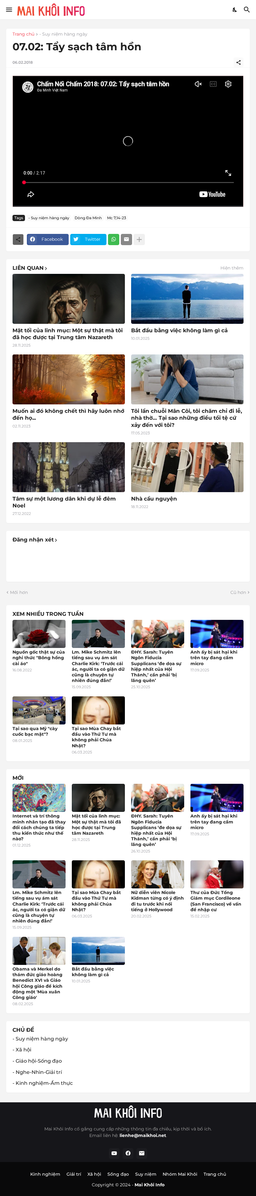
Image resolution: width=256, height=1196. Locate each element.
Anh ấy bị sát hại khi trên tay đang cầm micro (213, 657)
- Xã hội (21, 1050)
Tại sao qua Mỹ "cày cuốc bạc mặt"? (34, 731)
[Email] (126, 239)
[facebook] (128, 1153)
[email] (141, 1153)
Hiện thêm (232, 268)
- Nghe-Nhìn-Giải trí (37, 1072)
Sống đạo (118, 1174)
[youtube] (114, 1153)
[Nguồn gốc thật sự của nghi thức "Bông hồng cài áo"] (39, 634)
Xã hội (94, 1174)
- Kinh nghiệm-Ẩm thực (42, 1083)
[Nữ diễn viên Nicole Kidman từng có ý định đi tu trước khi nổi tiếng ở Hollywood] (157, 874)
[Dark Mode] (235, 9)
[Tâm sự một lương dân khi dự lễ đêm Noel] (68, 467)
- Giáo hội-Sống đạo (37, 1061)
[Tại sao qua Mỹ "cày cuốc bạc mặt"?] (39, 710)
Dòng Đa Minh (88, 217)
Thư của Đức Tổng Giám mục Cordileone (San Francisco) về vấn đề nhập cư (215, 901)
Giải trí (73, 1174)
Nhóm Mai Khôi (180, 1174)
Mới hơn (19, 592)
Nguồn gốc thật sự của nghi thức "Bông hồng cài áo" (38, 657)
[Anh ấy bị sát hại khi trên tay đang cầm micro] (217, 634)
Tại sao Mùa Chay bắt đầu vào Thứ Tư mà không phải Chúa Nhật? (96, 737)
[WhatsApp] (113, 239)
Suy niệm (145, 1174)
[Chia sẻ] (239, 62)
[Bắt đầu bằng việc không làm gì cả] (187, 299)
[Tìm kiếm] (247, 9)
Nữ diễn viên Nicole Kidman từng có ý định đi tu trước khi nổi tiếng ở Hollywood (157, 901)
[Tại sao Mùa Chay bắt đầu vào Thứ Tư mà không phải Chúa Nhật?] (98, 710)
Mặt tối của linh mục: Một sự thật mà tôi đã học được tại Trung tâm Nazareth (67, 333)
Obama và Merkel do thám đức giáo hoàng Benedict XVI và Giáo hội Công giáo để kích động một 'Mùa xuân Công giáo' (37, 983)
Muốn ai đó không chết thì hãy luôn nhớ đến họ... (68, 414)
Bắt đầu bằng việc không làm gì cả (179, 330)
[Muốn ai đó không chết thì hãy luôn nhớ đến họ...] (68, 379)
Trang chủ (23, 34)
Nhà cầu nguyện (154, 499)
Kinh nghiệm (45, 1174)
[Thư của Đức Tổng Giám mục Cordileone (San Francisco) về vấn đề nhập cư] (217, 874)
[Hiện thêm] (139, 239)
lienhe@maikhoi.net (143, 1135)
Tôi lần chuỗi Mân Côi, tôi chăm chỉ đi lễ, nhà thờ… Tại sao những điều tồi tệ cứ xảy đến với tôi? (186, 418)
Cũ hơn (238, 592)
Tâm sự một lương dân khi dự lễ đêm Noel (64, 502)
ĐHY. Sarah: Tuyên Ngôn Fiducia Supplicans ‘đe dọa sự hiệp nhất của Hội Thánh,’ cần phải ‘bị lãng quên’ (156, 666)
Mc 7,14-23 (116, 217)
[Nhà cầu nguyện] (187, 467)
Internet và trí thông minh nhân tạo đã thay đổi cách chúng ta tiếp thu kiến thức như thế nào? (39, 827)
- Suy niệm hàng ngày (63, 34)
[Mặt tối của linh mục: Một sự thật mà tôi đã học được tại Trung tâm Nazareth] (68, 299)
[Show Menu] (8, 9)
